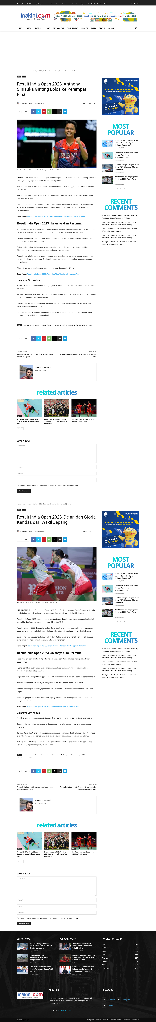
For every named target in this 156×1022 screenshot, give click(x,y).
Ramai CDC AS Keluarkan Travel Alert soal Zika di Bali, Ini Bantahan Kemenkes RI (126, 143)
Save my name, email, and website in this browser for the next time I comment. (49, 486)
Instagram (126, 1000)
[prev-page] (18, 428)
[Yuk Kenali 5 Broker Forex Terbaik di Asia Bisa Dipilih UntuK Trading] (65, 946)
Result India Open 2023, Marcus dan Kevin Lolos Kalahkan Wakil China (56, 216)
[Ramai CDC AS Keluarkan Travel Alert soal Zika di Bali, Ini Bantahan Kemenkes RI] (107, 143)
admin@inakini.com (65, 1010)
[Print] (59, 111)
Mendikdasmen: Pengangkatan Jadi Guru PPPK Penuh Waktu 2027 (126, 179)
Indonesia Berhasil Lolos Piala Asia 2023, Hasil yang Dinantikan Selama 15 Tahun (84, 957)
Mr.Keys (105, 242)
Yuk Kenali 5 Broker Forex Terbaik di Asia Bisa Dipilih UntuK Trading (82, 946)
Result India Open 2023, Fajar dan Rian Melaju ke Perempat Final (53, 274)
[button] (136, 28)
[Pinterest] (44, 111)
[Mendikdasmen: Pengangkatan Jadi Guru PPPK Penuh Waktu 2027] (107, 180)
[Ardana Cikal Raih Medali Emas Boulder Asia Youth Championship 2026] (29, 408)
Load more (119, 188)
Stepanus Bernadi (28, 103)
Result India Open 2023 (84, 325)
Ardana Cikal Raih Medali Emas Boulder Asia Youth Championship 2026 (28, 421)
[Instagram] (134, 4)
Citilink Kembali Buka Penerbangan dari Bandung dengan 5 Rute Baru (40, 957)
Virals (23, 76)
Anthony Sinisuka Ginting (31, 325)
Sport (24, 71)
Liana (104, 216)
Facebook (111, 1000)
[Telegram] (65, 111)
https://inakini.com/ (41, 370)
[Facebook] (131, 4)
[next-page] (22, 428)
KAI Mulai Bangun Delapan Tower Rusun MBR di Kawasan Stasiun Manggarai (127, 167)
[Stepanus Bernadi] (18, 103)
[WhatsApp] (49, 111)
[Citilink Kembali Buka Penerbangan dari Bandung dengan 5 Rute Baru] (22, 958)
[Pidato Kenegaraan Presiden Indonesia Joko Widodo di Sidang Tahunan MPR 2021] (65, 970)
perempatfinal (70, 325)
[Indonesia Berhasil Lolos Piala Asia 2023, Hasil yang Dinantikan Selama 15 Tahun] (65, 958)
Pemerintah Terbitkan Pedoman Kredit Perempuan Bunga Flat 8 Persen (41, 969)
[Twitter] (137, 4)
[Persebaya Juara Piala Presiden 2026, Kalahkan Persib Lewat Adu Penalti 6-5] (56, 408)
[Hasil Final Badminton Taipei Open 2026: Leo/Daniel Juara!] (84, 408)
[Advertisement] (78, 48)
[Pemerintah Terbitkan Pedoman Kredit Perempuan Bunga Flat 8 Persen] (22, 970)
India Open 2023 (59, 325)
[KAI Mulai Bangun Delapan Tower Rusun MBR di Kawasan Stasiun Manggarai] (107, 168)
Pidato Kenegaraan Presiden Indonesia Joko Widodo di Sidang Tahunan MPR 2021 (83, 969)
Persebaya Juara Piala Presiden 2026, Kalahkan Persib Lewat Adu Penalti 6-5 (55, 421)
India (50, 325)
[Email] (54, 111)
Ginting (44, 325)
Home (19, 71)
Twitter (110, 1005)
